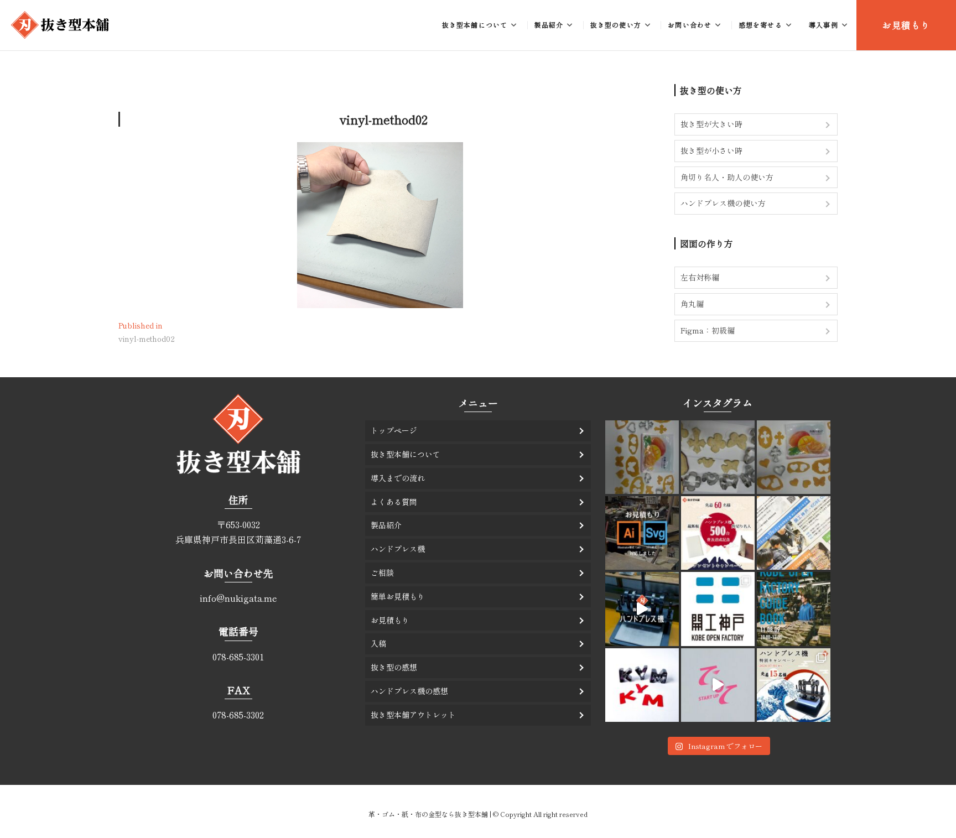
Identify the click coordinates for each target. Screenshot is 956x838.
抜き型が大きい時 (711, 123)
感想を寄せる (760, 24)
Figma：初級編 (707, 330)
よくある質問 (394, 501)
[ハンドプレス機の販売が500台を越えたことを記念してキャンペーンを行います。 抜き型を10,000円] (718, 533)
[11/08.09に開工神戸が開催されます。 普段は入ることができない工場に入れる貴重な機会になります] (793, 609)
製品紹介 (549, 24)
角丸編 (692, 303)
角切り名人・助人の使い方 (726, 177)
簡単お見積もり (398, 596)
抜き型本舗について (475, 24)
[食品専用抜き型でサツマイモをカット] (718, 457)
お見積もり (906, 25)
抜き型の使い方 (615, 24)
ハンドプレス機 (398, 548)
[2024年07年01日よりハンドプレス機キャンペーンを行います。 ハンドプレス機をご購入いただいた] (793, 685)
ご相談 (382, 572)
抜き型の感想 (394, 667)
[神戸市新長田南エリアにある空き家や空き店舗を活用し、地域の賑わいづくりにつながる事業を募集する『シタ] (718, 685)
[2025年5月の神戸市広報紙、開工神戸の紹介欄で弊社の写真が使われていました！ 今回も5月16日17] (793, 533)
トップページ (394, 430)
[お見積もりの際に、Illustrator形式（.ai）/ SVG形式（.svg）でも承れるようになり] (642, 533)
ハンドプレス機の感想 (409, 690)
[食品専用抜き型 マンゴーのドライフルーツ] (642, 457)
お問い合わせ (689, 24)
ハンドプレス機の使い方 (723, 203)
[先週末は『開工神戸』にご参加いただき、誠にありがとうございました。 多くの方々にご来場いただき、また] (718, 609)
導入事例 (823, 24)
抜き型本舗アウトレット (413, 714)
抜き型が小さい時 (711, 150)
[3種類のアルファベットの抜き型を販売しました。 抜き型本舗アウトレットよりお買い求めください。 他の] (642, 685)
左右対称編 (699, 277)
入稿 (378, 643)
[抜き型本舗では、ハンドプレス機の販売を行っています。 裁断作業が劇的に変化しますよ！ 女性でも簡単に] (642, 609)
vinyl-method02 (384, 119)
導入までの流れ (398, 477)
